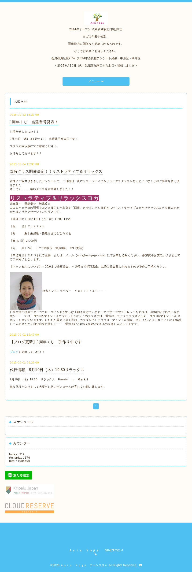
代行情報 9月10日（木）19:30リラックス (47, 370)
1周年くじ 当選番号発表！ (34, 122)
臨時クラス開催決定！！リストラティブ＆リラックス (56, 171)
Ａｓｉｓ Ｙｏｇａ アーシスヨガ (83, 565)
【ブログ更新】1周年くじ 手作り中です (46, 342)
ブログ (14, 351)
